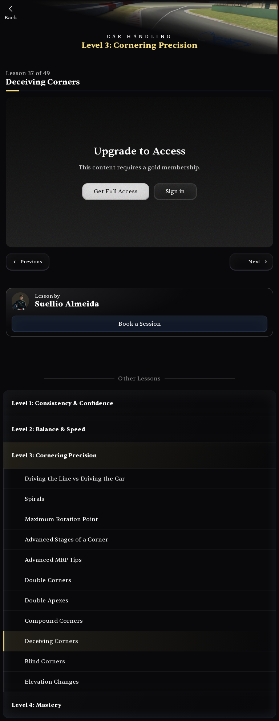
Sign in (175, 191)
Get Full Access (116, 191)
